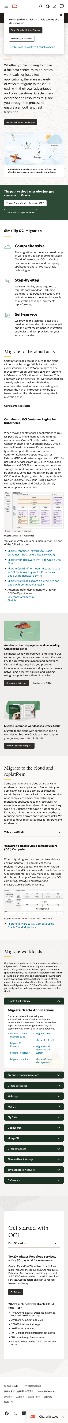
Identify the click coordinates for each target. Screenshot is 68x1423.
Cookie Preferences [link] (46, 1391)
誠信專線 (48, 1396)
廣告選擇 (8, 1396)
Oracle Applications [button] (19, 1000)
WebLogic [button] (13, 1096)
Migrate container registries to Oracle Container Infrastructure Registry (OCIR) (31, 552)
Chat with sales (48, 1416)
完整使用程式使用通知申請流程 (18, 1391)
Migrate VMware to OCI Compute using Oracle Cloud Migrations (30, 925)
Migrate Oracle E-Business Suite (19, 1035)
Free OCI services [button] (17, 1243)
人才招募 (20, 1396)
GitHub (11, 600)
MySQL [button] (12, 1106)
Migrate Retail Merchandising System (43, 1049)
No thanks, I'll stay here (21, 38)
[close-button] (62, 1416)
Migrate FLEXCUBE (45, 1040)
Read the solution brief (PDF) (19, 745)
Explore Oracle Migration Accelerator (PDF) (25, 203)
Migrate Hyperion (19, 1059)
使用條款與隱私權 (33, 1385)
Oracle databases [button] (17, 1085)
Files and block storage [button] (20, 1159)
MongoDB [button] (13, 1138)
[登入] (55, 6)
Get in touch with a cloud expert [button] (20, 122)
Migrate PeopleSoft (20, 1052)
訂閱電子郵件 (34, 1396)
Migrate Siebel (43, 1033)
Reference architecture (16, 683)
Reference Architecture (21, 597)
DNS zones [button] (14, 1180)
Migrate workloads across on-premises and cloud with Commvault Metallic (33, 582)
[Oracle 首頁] (14, 6)
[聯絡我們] (62, 6)
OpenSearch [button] (14, 1127)
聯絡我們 (8, 1402)
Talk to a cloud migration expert (20, 212)
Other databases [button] (17, 1148)
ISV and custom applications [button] (23, 1074)
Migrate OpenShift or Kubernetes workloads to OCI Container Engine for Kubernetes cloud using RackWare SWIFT (33, 572)
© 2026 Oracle (11, 1385)
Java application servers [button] (21, 1169)
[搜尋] (41, 6)
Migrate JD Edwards (15, 1045)
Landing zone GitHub (42, 683)
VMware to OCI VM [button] (14, 832)
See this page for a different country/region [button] (32, 47)
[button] (6, 6)
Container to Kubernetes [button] (17, 405)
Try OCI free (16, 1292)
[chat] (33, 1416)
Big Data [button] (12, 1117)
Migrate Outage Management (44, 1061)
